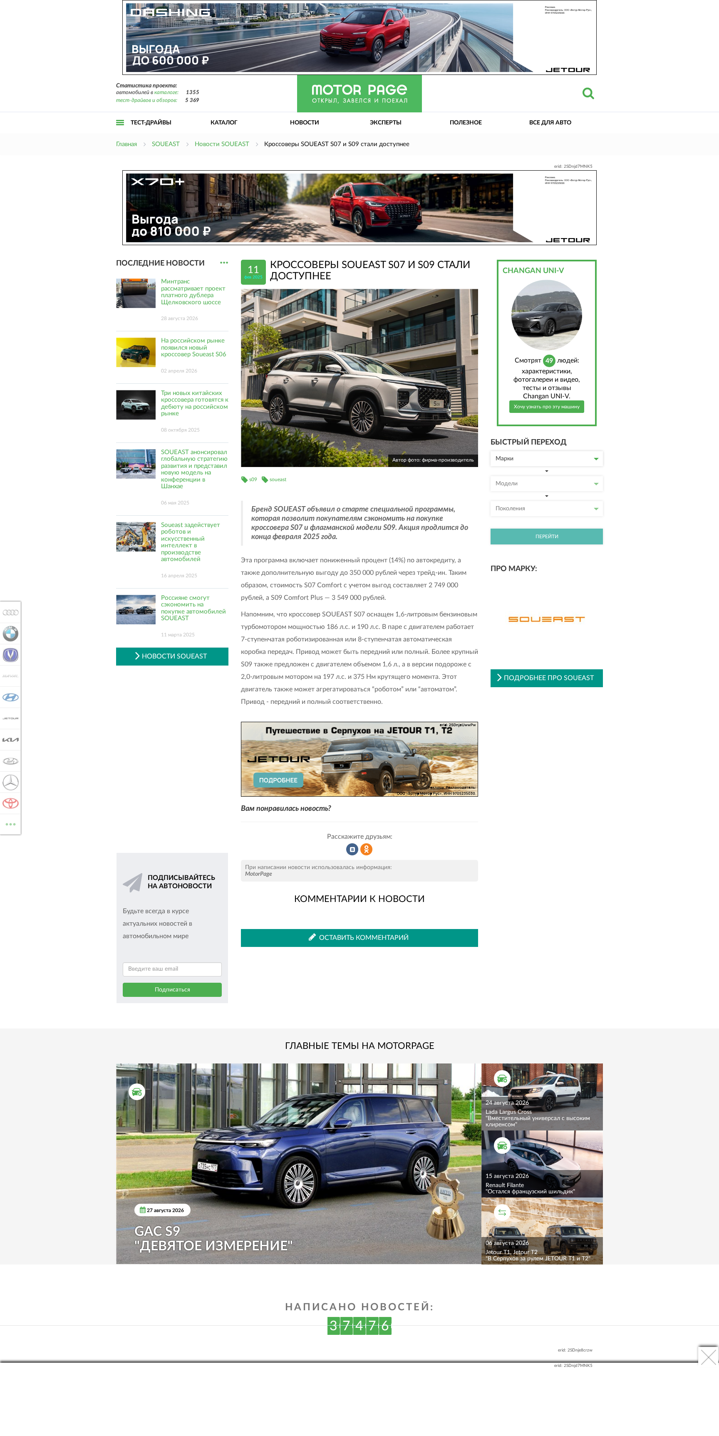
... (224, 263)
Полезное (466, 123)
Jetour (8, 718)
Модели (507, 484)
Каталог (224, 123)
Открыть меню (120, 131)
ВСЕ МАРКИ (10, 821)
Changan (8, 654)
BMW (8, 633)
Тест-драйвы (151, 123)
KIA (8, 739)
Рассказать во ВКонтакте (352, 849)
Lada (8, 760)
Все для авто (550, 123)
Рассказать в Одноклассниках (366, 849)
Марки (504, 459)
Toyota (8, 803)
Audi (8, 612)
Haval (8, 676)
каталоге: (166, 92)
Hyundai (8, 697)
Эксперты (386, 123)
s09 (253, 479)
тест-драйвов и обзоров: (146, 100)
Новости (304, 123)
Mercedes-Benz (8, 782)
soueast (278, 479)
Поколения (510, 509)
